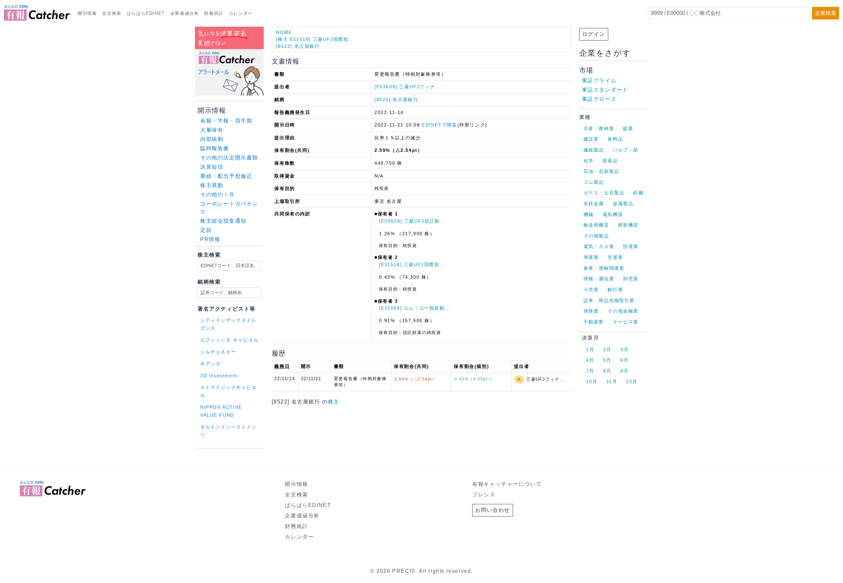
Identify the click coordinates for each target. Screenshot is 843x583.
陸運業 (631, 246)
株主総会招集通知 (223, 221)
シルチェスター (218, 351)
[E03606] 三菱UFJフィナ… (407, 86)
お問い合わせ (492, 510)
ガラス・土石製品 (604, 192)
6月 (624, 360)
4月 (590, 360)
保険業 (591, 311)
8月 (607, 371)
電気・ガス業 (599, 246)
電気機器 (613, 214)
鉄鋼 (638, 192)
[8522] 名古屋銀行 (298, 46)
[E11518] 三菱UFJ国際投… (412, 264)
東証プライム (599, 80)
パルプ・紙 (626, 150)
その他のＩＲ (217, 194)
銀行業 (615, 289)
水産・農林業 (599, 128)
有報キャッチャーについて (507, 484)
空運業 (615, 257)
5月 (607, 360)
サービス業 (626, 321)
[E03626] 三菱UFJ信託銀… (412, 221)
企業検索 (825, 13)
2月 (607, 349)
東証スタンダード (605, 90)
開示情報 (87, 13)
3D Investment (218, 375)
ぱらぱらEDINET (146, 13)
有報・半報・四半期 (226, 121)
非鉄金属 (594, 203)
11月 (611, 381)
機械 (589, 214)
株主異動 (211, 185)
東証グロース (599, 99)
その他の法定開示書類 (229, 157)
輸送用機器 (596, 225)
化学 (589, 160)
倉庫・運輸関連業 (604, 268)
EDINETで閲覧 (439, 124)
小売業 (591, 289)
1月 (590, 349)
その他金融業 (623, 311)
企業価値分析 (184, 13)
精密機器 (628, 225)
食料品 (615, 139)
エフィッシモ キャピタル (229, 340)
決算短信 (211, 167)
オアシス (210, 363)
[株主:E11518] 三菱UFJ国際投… (315, 39)
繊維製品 (594, 150)
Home (284, 32)
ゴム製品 (594, 182)
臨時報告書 (214, 148)
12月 (632, 381)
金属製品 (623, 203)
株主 (334, 401)
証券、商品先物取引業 (609, 300)
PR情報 (210, 239)
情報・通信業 (599, 278)
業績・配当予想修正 (226, 176)
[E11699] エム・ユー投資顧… (414, 308)
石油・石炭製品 (601, 171)
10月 (592, 381)
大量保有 (211, 130)
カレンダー (241, 13)
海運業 (591, 257)
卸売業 (631, 278)
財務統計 (213, 13)
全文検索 (111, 13)
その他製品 (596, 235)
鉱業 (628, 128)
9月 (624, 371)
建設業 (591, 139)
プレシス (483, 494)
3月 (624, 349)
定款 (206, 230)
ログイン (593, 34)
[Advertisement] (275, 456)
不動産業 (594, 321)
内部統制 (211, 139)
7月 (590, 371)
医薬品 (610, 160)
